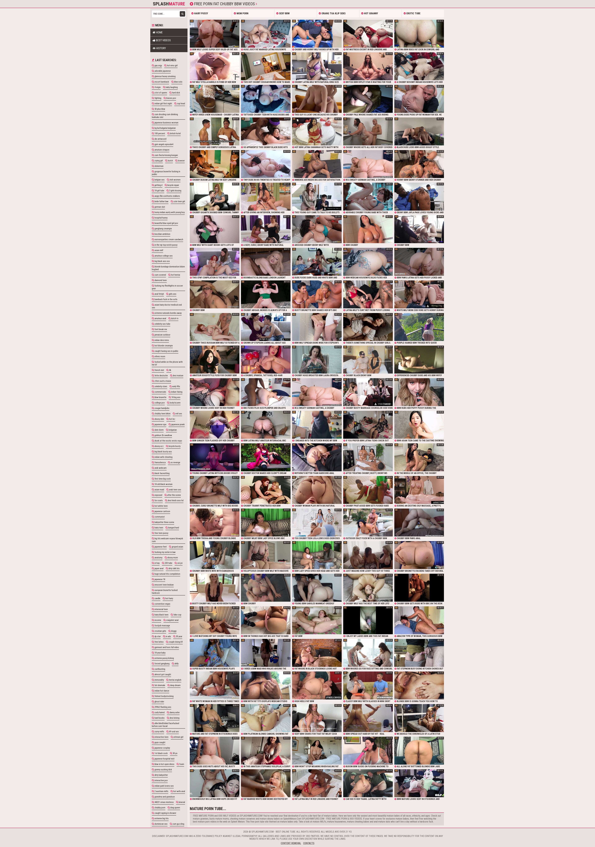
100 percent (159, 133)
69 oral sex (174, 731)
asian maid (159, 489)
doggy (173, 631)
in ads (168, 636)
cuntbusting (159, 669)
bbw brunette (160, 397)
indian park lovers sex (164, 785)
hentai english (174, 679)
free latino (159, 641)
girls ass (172, 294)
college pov (159, 402)
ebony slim (159, 419)
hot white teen (161, 506)
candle (157, 598)
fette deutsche (161, 375)
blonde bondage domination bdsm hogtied (168, 268)
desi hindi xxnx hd (175, 500)
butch (170, 160)
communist (159, 516)
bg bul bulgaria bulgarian (165, 128)
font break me (160, 329)
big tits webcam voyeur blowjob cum (167, 540)
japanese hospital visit (164, 758)
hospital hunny (160, 217)
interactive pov (161, 780)
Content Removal (291, 843)
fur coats (158, 500)
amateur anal (160, 318)
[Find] (182, 14)
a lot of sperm (160, 92)
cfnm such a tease (162, 381)
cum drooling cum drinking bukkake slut (165, 116)
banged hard (173, 527)
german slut (159, 206)
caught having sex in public (166, 351)
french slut (159, 370)
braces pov (171, 98)
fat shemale (159, 685)
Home (159, 32)
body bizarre (175, 402)
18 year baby (159, 652)
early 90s (176, 386)
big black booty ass (163, 451)
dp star (157, 636)
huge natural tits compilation (167, 573)
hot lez (172, 419)
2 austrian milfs (161, 791)
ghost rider (159, 701)
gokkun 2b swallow (163, 435)
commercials (160, 391)
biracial (181, 802)
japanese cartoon (162, 511)
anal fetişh (159, 294)
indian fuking (176, 391)
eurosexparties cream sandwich (168, 239)
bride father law (161, 201)
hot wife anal (179, 791)
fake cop (177, 614)
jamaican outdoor (162, 334)
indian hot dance (161, 690)
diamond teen (160, 280)
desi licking (174, 717)
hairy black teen (161, 614)
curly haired (159, 712)
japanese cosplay (162, 747)
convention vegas (162, 603)
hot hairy (169, 598)
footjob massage (162, 625)
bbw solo (178, 81)
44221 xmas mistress (164, 802)
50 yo (174, 753)
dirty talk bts (174, 568)
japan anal (158, 568)
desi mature (177, 375)
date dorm (159, 429)
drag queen (175, 807)
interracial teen (161, 609)
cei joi (180, 563)
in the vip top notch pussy (165, 244)
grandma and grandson (164, 796)
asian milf (158, 250)
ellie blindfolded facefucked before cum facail (165, 725)
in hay (157, 563)
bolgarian (172, 429)
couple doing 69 (175, 641)
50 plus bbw (159, 109)
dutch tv (174, 318)
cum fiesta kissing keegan (166, 155)
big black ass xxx (162, 261)
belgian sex (159, 179)
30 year (178, 636)
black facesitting (162, 473)
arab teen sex (175, 489)
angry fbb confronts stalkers (167, 196)
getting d (158, 185)
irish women (175, 179)
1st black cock (161, 753)
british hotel (175, 133)
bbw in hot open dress (164, 764)
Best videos (163, 40)
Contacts (308, 843)
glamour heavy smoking (165, 76)
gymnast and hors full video (166, 647)
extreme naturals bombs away (168, 313)
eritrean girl (178, 737)
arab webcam (160, 467)
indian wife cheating (163, 457)
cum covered (160, 274)
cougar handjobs (161, 408)
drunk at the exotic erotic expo (168, 440)
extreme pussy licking (164, 658)
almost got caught (162, 674)
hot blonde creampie (163, 345)
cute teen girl (179, 201)
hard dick (176, 92)
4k (170, 370)
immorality (159, 679)
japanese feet (160, 546)
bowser (181, 160)
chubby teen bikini (162, 413)
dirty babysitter (161, 775)
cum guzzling (178, 823)
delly (176, 663)
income (157, 620)
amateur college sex (163, 255)
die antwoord (160, 138)
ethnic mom (159, 356)
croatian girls (160, 631)
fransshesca (160, 462)
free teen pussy (161, 533)
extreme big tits (161, 818)
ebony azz (159, 446)
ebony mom (172, 557)
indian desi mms (161, 340)
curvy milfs (159, 731)
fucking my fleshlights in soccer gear (167, 287)
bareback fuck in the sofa (165, 299)
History (160, 48)
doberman (158, 166)
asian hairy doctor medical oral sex (167, 306)
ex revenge (175, 462)
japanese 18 (159, 579)
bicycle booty (174, 446)
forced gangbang (162, 663)
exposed (158, 495)
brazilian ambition (162, 234)
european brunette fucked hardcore (165, 591)
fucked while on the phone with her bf (167, 363)
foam (181, 764)
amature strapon (161, 149)
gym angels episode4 (163, 144)
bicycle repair (173, 185)
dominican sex (160, 823)
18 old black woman (163, 484)
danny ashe (174, 712)
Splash (169, 4)
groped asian (177, 546)
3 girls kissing (175, 190)
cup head (180, 103)
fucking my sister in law (165, 552)
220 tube (168, 563)
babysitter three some (164, 522)
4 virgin (157, 87)
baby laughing (171, 87)
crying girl (158, 160)
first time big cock (162, 478)
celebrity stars (160, 386)
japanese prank (178, 424)
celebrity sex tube (162, 323)
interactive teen (161, 737)
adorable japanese (162, 71)
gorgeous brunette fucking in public (166, 173)
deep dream (175, 685)
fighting (157, 98)
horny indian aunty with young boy (169, 212)
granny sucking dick (163, 769)
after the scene (174, 495)
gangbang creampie (163, 228)
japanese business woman (166, 122)
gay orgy (158, 65)
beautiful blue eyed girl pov (166, 223)
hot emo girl (172, 65)
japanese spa (160, 424)
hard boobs (159, 717)
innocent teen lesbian (164, 584)
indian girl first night (163, 103)
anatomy (158, 557)
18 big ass (175, 397)
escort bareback (161, 81)
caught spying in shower (165, 813)
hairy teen (158, 527)
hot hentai (175, 274)
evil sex (178, 413)
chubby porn (159, 807)
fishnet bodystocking (164, 696)
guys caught (159, 742)
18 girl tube (159, 190)
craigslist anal (172, 620)
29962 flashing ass (162, 707)
